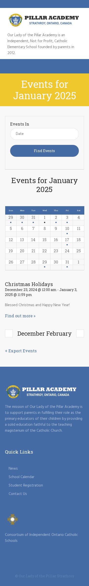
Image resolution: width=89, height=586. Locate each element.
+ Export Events (21, 350)
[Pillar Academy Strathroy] (44, 20)
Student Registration (26, 485)
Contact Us (18, 494)
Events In (19, 124)
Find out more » (20, 315)
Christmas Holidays (29, 284)
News (13, 469)
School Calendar (21, 477)
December (25, 333)
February (59, 333)
